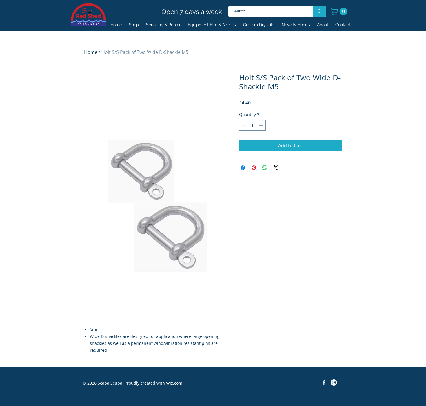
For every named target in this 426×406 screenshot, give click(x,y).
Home (90, 52)
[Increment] (261, 125)
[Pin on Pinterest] (253, 167)
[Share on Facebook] (242, 167)
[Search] (319, 11)
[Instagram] (334, 382)
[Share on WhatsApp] (264, 167)
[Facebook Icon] (324, 382)
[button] (339, 11)
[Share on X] (275, 167)
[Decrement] (243, 125)
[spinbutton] (252, 125)
